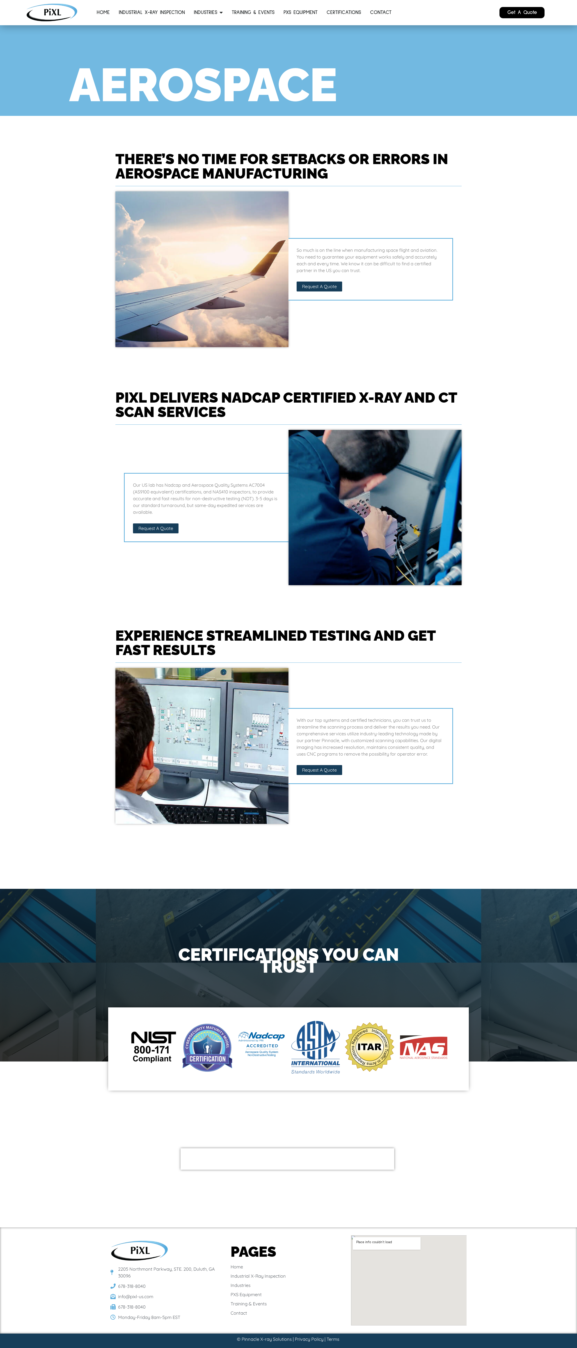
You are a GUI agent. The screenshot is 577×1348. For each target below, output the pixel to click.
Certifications (344, 12)
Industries (205, 12)
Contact (381, 12)
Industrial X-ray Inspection (152, 12)
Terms (333, 1339)
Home (103, 12)
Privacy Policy (309, 1339)
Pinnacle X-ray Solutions (267, 1339)
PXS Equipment (301, 12)
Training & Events (253, 12)
